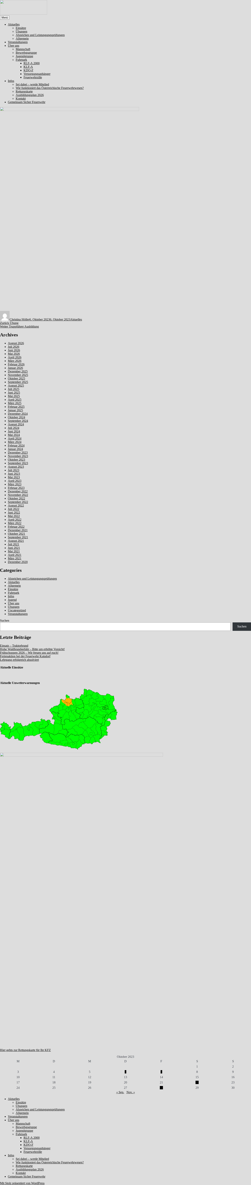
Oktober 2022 (16, 498)
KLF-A (28, 66)
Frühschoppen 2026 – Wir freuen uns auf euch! (29, 652)
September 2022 (18, 502)
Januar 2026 (15, 368)
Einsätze (21, 28)
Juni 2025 (14, 392)
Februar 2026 (16, 364)
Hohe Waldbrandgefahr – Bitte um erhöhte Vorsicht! (32, 649)
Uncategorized (17, 610)
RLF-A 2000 (32, 63)
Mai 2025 (14, 396)
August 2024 (16, 424)
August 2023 (16, 466)
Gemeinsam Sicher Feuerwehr (26, 102)
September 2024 (18, 420)
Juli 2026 (13, 346)
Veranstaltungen (18, 42)
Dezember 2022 (18, 491)
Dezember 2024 (18, 413)
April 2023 (14, 480)
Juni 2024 (14, 431)
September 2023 (18, 463)
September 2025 (18, 382)
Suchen (4, 620)
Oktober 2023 (16, 459)
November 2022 (18, 495)
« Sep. (120, 1092)
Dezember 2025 (18, 371)
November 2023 (18, 456)
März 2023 (14, 484)
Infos (11, 81)
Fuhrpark (21, 59)
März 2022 (14, 523)
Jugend (12, 599)
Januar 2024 (15, 449)
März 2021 (14, 558)
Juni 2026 (14, 350)
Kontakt (21, 98)
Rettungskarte (24, 91)
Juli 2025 (13, 389)
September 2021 (18, 537)
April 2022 (14, 519)
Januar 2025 (15, 410)
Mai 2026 (14, 353)
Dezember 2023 (18, 452)
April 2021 (14, 555)
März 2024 (14, 442)
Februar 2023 (16, 487)
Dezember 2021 (18, 530)
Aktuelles (14, 24)
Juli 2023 (13, 470)
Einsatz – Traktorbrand (14, 645)
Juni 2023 (14, 473)
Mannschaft (23, 49)
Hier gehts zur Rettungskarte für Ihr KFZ (25, 1050)
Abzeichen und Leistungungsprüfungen (40, 35)
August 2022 (16, 505)
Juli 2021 (13, 544)
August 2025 (16, 385)
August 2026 (16, 343)
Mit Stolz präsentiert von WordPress (22, 1183)
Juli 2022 (13, 509)
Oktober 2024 (16, 417)
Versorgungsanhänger (37, 73)
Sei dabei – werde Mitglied (32, 84)
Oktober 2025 (16, 378)
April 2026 (14, 357)
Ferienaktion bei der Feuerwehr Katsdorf (25, 656)
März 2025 (14, 403)
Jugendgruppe (24, 56)
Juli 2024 (13, 428)
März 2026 (14, 360)
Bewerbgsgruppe (26, 52)
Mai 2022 (14, 516)
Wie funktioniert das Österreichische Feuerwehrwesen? (50, 88)
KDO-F (28, 70)
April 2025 (14, 399)
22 (197, 1082)
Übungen (21, 31)
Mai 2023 (14, 477)
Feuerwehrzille (33, 77)
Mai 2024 (14, 435)
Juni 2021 (14, 547)
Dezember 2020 (18, 562)
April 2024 (14, 438)
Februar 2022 (16, 526)
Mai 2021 (14, 551)
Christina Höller (19, 319)
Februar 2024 (16, 445)
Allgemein (22, 38)
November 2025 (18, 375)
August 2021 (16, 540)
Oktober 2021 (16, 533)
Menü (5, 17)
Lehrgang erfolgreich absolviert (19, 659)
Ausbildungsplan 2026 (30, 95)
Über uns (13, 45)
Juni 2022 (14, 512)
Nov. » (130, 1092)
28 (161, 1087)
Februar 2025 (16, 406)
